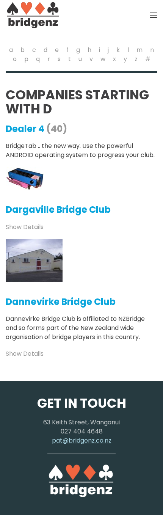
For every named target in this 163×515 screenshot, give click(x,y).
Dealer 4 (25, 128)
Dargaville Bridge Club (58, 209)
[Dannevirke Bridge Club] (34, 260)
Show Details (25, 227)
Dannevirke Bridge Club (61, 301)
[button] (153, 15)
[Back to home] (33, 15)
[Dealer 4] (25, 178)
